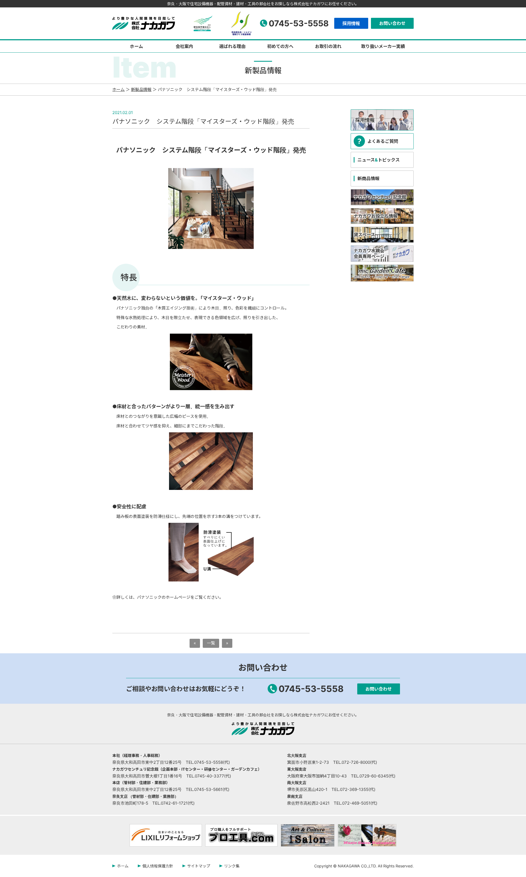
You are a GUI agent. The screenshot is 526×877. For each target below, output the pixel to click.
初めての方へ (280, 46)
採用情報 (351, 23)
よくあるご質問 (382, 141)
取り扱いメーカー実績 (383, 46)
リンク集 (231, 866)
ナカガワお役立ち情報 (376, 216)
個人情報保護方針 (157, 866)
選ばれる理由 (232, 46)
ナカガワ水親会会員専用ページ (369, 253)
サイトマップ (198, 866)
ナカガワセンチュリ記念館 (380, 197)
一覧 (211, 643)
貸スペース (364, 234)
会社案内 (184, 46)
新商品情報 (368, 178)
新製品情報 (141, 89)
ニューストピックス (379, 160)
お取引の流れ (328, 46)
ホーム (136, 46)
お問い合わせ (392, 23)
